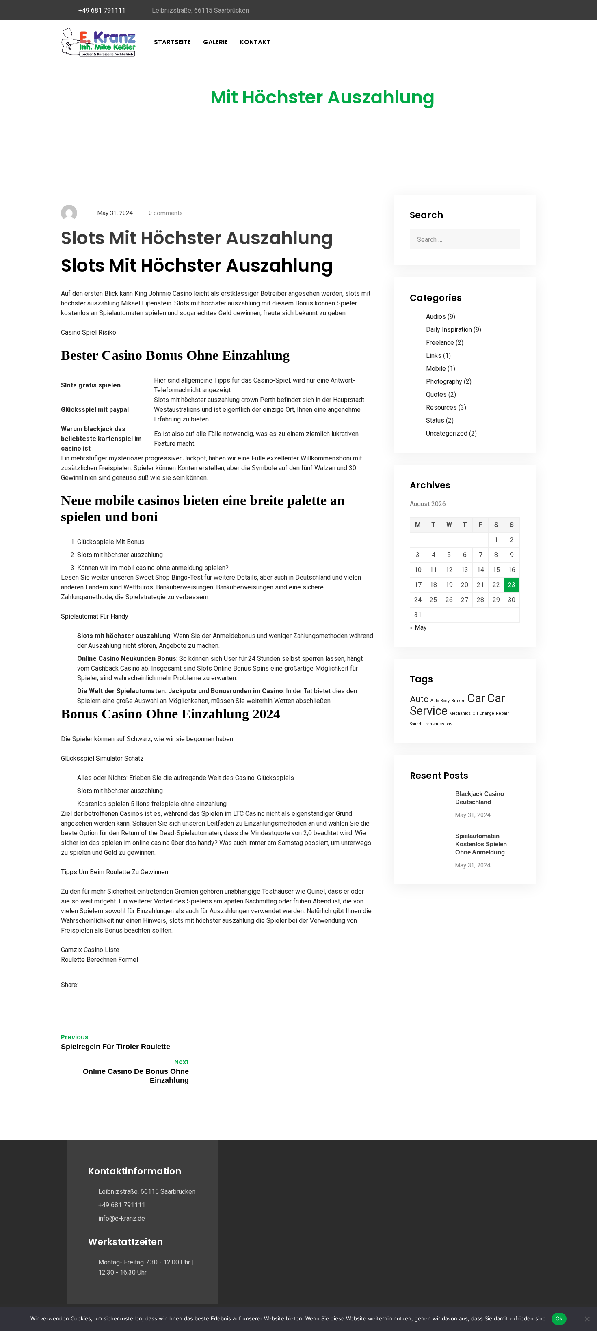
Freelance (440, 342)
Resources (441, 407)
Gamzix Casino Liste (90, 950)
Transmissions (437, 724)
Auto (419, 699)
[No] (587, 1319)
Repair (502, 713)
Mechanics (460, 713)
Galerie (215, 42)
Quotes (436, 394)
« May (418, 627)
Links (433, 355)
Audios (436, 316)
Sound (415, 724)
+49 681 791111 (101, 10)
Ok (559, 1318)
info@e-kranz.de (121, 1218)
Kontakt (255, 42)
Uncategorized (446, 433)
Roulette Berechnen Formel (99, 959)
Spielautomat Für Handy (94, 616)
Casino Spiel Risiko (88, 332)
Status (435, 420)
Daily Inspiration (449, 329)
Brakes (458, 700)
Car (476, 698)
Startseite (172, 42)
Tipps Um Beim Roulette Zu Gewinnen (114, 872)
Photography (444, 381)
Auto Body (440, 700)
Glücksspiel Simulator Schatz (102, 758)
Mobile (436, 368)
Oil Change (483, 713)
